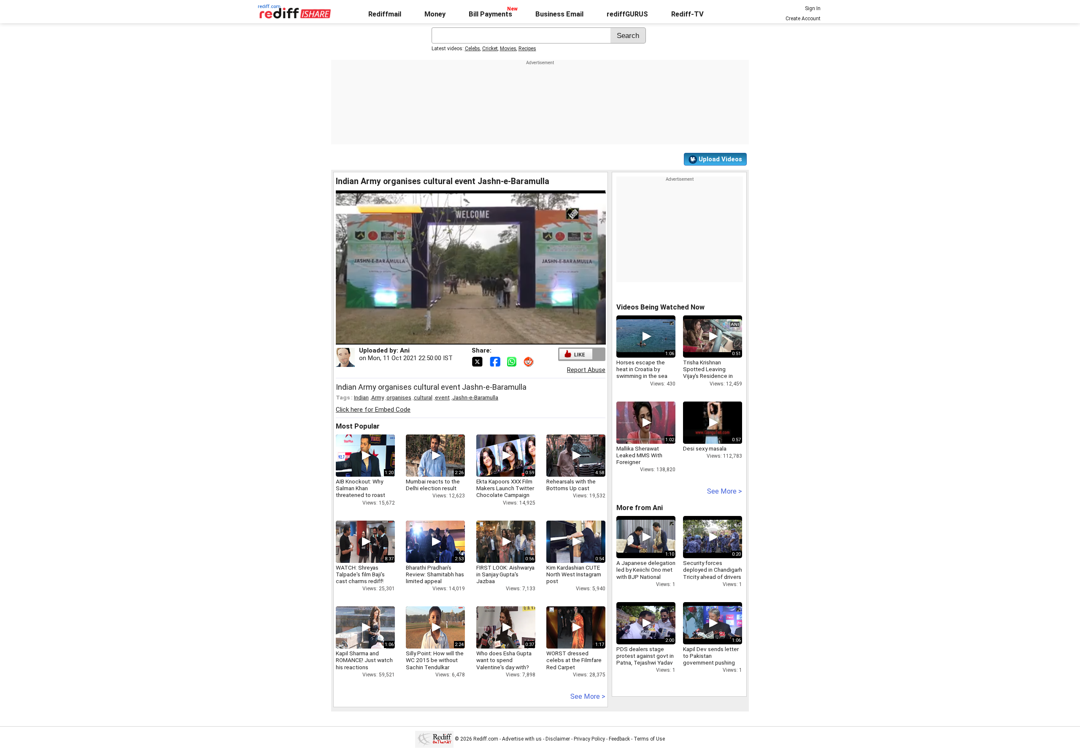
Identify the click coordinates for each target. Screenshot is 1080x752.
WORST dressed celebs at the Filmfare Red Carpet (574, 660)
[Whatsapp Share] (513, 361)
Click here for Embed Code (373, 409)
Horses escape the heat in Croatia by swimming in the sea (641, 369)
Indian (361, 397)
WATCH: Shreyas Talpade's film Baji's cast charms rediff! (360, 574)
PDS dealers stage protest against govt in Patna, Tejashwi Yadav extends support (645, 659)
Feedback (619, 739)
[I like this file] (575, 354)
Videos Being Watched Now (660, 307)
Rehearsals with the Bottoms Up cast (571, 484)
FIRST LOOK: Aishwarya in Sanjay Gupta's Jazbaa (505, 574)
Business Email (559, 14)
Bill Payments (490, 14)
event (442, 397)
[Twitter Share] (478, 361)
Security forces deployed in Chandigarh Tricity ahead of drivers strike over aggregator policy (712, 576)
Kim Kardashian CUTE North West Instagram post (573, 574)
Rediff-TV (687, 14)
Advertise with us (522, 739)
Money (435, 14)
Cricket (490, 48)
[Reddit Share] (529, 361)
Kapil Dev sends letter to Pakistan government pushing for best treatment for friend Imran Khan (711, 663)
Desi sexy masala (704, 448)
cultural (423, 397)
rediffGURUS (627, 14)
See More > (587, 696)
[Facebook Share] (495, 361)
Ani (405, 350)
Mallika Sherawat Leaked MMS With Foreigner (639, 455)
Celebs (472, 48)
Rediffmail (384, 14)
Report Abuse (586, 370)
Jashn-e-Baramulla (475, 397)
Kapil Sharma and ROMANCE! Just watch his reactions (364, 660)
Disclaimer (557, 739)
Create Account (803, 19)
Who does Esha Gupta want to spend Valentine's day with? (504, 660)
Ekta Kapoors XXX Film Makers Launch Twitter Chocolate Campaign (505, 488)
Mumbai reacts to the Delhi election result (433, 484)
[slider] (461, 338)
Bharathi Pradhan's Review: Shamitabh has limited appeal (435, 574)
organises (398, 397)
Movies (508, 48)
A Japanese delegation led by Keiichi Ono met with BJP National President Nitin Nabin (645, 573)
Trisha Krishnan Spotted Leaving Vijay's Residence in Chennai (708, 372)
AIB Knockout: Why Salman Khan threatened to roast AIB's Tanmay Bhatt (360, 491)
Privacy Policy (589, 739)
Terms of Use (649, 739)
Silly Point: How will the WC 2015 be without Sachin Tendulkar (435, 660)
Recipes (527, 48)
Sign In (813, 8)
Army (377, 397)
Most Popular (358, 426)
